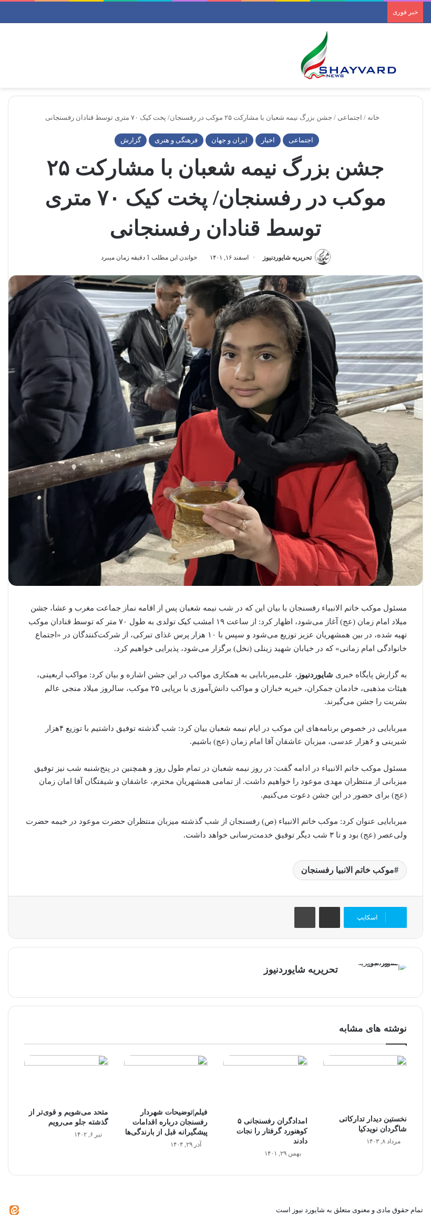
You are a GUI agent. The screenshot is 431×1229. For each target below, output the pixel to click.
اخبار (268, 140)
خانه (374, 117)
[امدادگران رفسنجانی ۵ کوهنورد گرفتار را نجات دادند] (265, 1083)
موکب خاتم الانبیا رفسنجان (347, 869)
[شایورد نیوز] (348, 55)
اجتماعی (349, 117)
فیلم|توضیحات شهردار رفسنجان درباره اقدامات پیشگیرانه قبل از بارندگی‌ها (166, 1122)
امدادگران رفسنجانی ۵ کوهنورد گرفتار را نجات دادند (272, 1131)
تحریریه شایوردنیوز (287, 257)
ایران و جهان (229, 140)
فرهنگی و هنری (176, 140)
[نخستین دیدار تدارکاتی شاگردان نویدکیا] (365, 1082)
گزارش (130, 140)
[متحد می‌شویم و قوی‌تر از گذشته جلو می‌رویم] (66, 1078)
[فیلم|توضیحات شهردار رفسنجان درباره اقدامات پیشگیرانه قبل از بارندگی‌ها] (166, 1078)
